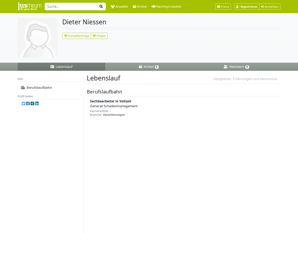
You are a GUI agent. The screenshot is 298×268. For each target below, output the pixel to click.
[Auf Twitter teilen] (23, 103)
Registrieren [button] (248, 7)
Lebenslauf (64, 66)
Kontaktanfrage (78, 36)
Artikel (142, 6)
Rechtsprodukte (169, 6)
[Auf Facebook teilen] (28, 103)
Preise (225, 7)
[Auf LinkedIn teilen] (37, 103)
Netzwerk (238, 66)
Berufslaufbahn (39, 87)
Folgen (101, 36)
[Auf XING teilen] (32, 103)
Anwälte (122, 6)
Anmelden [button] (271, 7)
